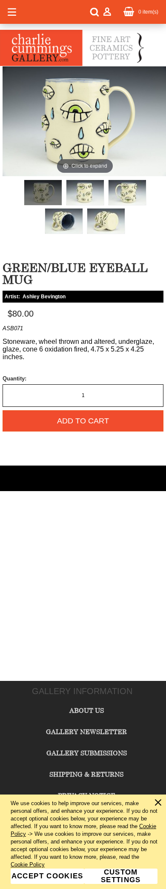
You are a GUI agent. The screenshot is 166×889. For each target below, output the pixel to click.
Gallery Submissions (86, 753)
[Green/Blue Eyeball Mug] (43, 192)
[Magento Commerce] (74, 64)
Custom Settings (121, 876)
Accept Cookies (47, 876)
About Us (86, 710)
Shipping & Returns (86, 774)
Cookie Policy (28, 864)
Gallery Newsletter (86, 731)
